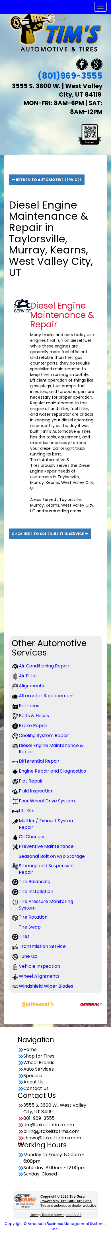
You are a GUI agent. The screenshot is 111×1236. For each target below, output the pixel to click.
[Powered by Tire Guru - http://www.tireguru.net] (25, 1200)
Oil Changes (32, 837)
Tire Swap (30, 927)
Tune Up (28, 956)
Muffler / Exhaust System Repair (47, 824)
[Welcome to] (55, 30)
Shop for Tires (38, 1056)
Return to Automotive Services (48, 179)
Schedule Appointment (49, 593)
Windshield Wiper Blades (46, 986)
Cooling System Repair (44, 736)
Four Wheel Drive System (47, 801)
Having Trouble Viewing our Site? (55, 1214)
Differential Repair (39, 761)
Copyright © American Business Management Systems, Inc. (55, 1226)
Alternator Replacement (46, 696)
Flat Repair (31, 781)
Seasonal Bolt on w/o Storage (52, 856)
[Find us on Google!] (96, 64)
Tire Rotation (33, 917)
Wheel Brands (38, 1063)
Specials (32, 1076)
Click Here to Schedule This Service (48, 533)
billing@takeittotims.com (51, 1131)
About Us (33, 1082)
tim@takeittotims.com (48, 1125)
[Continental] (27, 1003)
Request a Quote (49, 611)
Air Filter (28, 676)
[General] (87, 1003)
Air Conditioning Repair (44, 666)
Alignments (31, 686)
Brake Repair (33, 726)
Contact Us (36, 1088)
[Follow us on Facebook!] (82, 64)
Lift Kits (26, 811)
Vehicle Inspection (39, 966)
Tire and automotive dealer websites (68, 1203)
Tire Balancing (34, 882)
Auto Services (38, 1069)
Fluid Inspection (36, 791)
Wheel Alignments (39, 976)
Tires (24, 936)
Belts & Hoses (34, 716)
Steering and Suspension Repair (46, 869)
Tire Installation (36, 891)
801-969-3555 (39, 1118)
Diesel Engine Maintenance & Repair (51, 748)
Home (30, 1049)
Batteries (29, 706)
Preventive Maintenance (46, 846)
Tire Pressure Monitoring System (46, 904)
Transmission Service (42, 946)
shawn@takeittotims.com (52, 1138)
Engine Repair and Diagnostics (52, 771)
